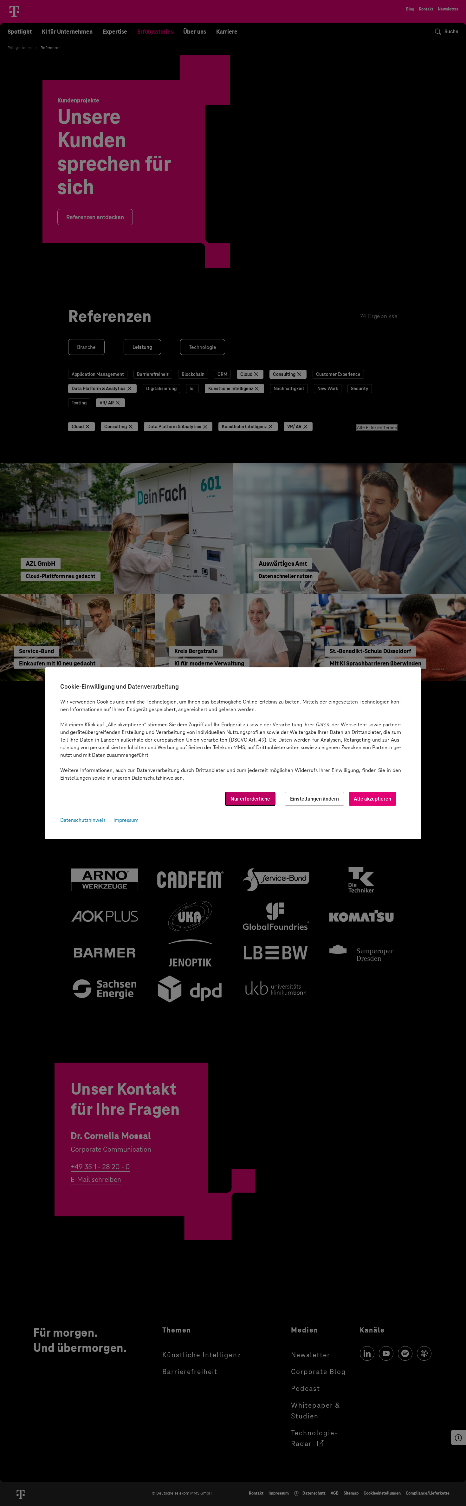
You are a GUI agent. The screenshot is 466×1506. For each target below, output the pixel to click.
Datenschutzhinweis (83, 820)
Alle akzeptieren (372, 799)
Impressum (126, 820)
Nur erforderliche (250, 799)
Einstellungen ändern (314, 799)
